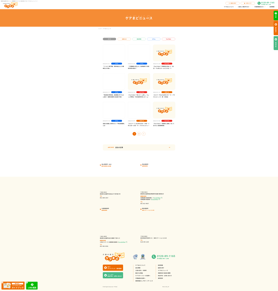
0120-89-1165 (144, 241)
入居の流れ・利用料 (141, 270)
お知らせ (124, 39)
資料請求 (160, 278)
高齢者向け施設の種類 (164, 273)
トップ (99, 28)
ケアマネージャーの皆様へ (142, 276)
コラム (153, 39)
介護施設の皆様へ (140, 278)
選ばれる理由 (139, 273)
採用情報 (160, 265)
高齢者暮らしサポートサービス (144, 281)
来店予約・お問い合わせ (165, 276)
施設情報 (139, 39)
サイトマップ (165, 287)
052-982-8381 (104, 245)
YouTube (168, 39)
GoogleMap (157, 198)
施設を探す (161, 268)
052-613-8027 (144, 202)
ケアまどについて (140, 265)
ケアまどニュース (163, 270)
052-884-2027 (104, 197)
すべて (109, 39)
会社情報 (137, 268)
